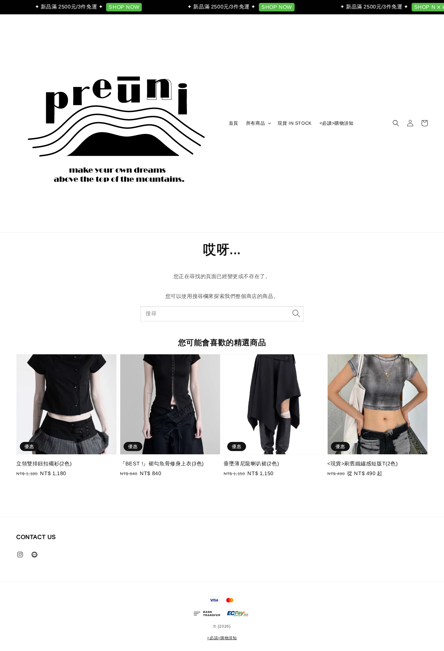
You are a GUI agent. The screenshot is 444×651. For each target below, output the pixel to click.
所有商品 (255, 123)
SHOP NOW (117, 7)
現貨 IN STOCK (295, 123)
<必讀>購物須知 (337, 123)
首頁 (233, 123)
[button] (396, 123)
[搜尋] (296, 313)
